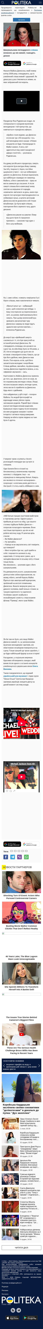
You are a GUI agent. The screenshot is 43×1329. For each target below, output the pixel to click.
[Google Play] (30, 1318)
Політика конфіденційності (12, 1283)
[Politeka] (21, 2)
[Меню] (40, 2)
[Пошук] (2, 2)
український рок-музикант (15, 676)
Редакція (5, 1286)
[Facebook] (5, 857)
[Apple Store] (12, 1318)
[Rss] (13, 1310)
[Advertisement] (21, 816)
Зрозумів (21, 20)
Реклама (5, 1290)
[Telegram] (12, 857)
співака (34, 50)
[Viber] (19, 857)
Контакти (5, 1294)
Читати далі (21, 1248)
